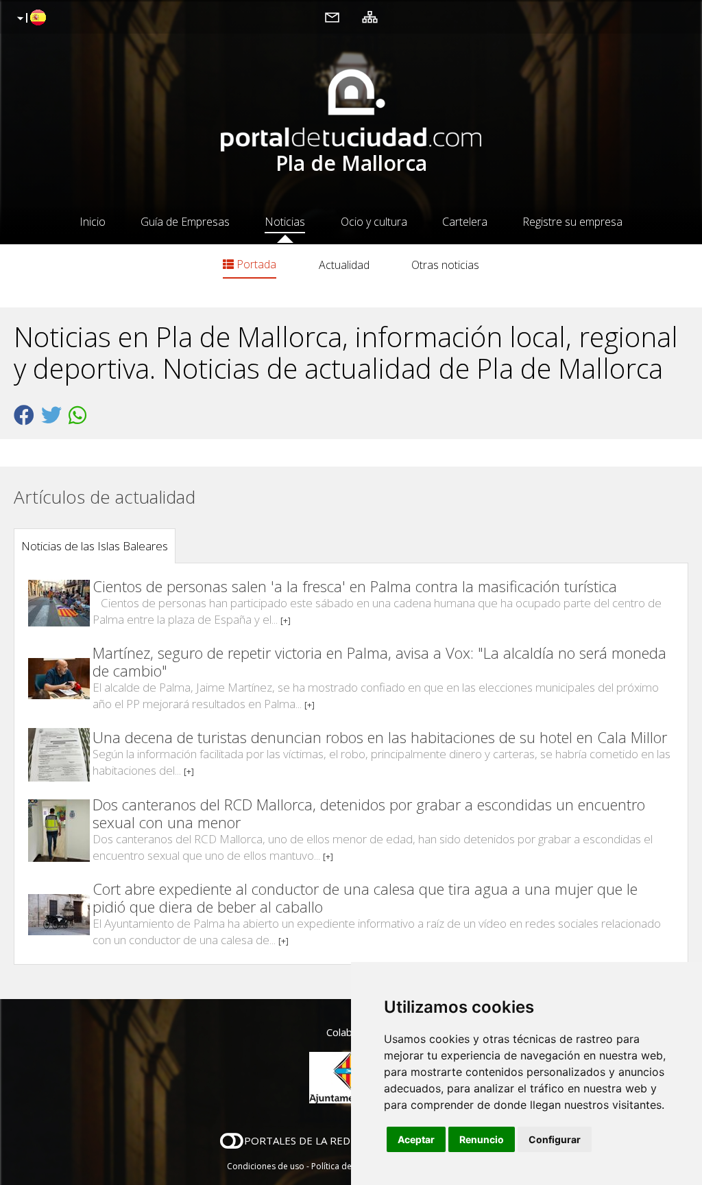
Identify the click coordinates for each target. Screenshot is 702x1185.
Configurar (555, 1139)
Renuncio (481, 1139)
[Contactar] (332, 16)
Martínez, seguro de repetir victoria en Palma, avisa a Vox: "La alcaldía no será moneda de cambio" (379, 661)
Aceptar (416, 1139)
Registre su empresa (572, 221)
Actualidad (344, 264)
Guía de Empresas (185, 221)
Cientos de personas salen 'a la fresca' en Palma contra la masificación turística (355, 586)
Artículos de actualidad (104, 496)
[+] (285, 620)
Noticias (285, 221)
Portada (255, 264)
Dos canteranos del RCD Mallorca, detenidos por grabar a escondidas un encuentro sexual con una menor (369, 813)
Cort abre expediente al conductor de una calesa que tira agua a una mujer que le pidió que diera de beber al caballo (365, 897)
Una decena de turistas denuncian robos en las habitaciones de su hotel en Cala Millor (380, 737)
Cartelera (464, 221)
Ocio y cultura (374, 221)
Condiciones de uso (265, 1166)
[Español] (30, 18)
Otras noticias (445, 264)
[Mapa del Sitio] (369, 16)
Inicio (93, 221)
